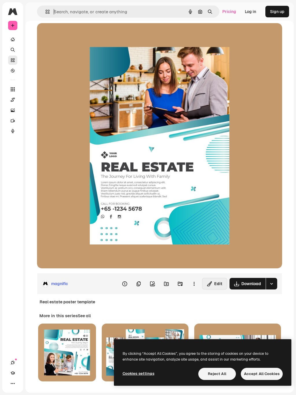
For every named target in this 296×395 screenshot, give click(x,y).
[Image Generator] (12, 110)
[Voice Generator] (12, 131)
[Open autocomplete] (45, 12)
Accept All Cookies (262, 373)
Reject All (217, 373)
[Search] (12, 49)
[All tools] (12, 89)
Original (74, 34)
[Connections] (12, 362)
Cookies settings (138, 373)
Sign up (277, 11)
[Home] (12, 39)
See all (84, 315)
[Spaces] (12, 99)
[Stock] (12, 60)
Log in (250, 11)
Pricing (229, 11)
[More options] (194, 283)
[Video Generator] (12, 120)
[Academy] (12, 373)
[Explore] (12, 70)
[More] (12, 383)
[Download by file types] (271, 283)
